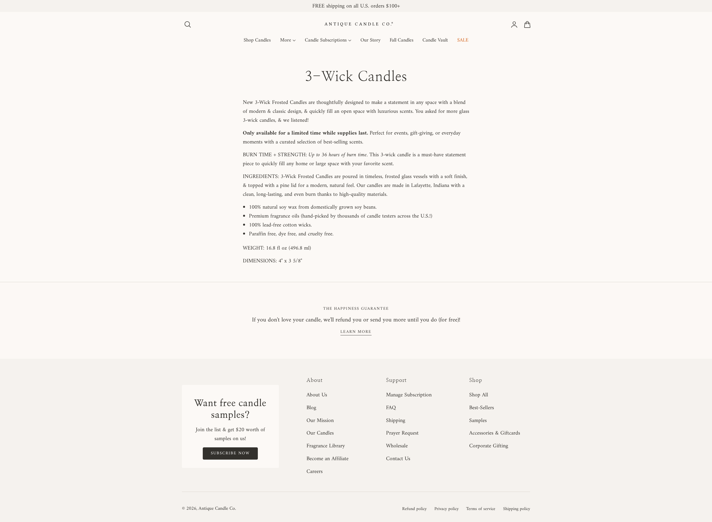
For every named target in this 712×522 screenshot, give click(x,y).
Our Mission (320, 420)
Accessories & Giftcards (494, 433)
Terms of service (480, 509)
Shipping (395, 420)
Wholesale (397, 445)
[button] (188, 24)
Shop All (478, 395)
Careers (314, 471)
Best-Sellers (481, 407)
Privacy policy (446, 509)
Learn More (356, 331)
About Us (316, 395)
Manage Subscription (409, 395)
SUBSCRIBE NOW (230, 453)
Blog (311, 407)
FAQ (391, 407)
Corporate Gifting (488, 445)
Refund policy (414, 509)
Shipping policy (516, 509)
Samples (478, 420)
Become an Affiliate (327, 458)
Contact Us (398, 458)
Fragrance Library (325, 445)
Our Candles (320, 433)
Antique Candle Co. (217, 508)
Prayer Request (402, 433)
